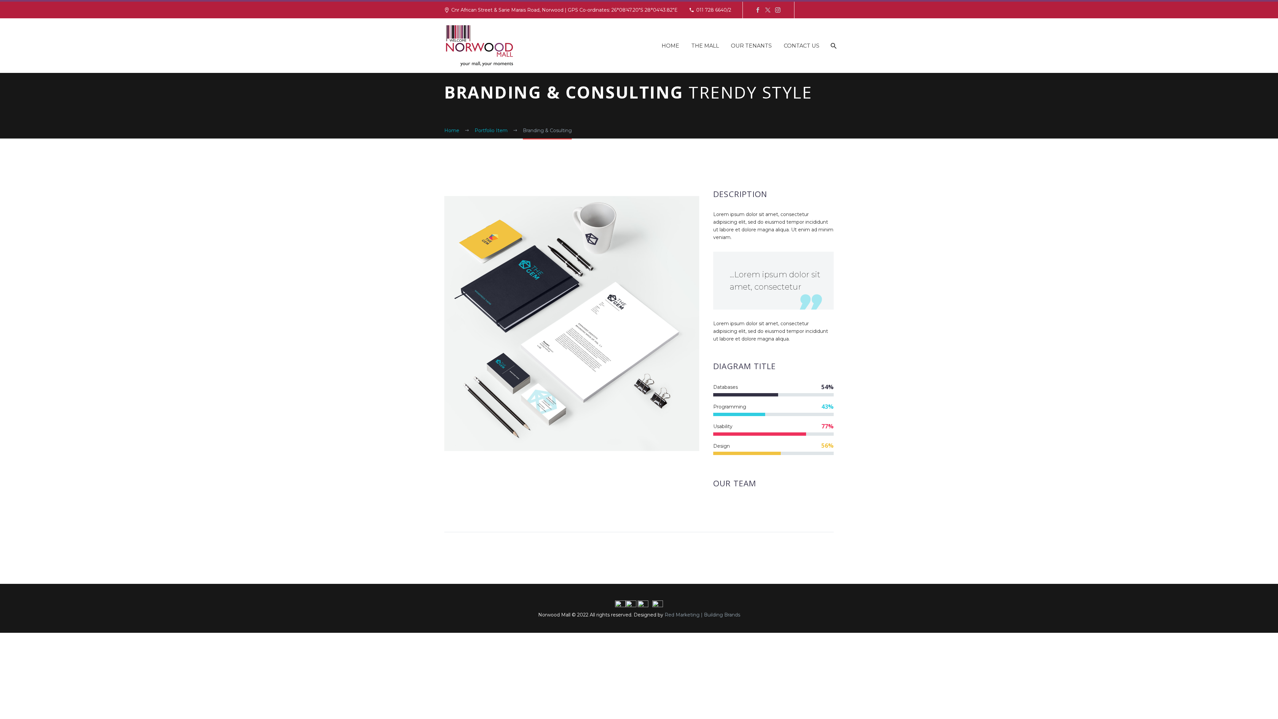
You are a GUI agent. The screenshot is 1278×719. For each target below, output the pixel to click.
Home (670, 46)
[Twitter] (768, 10)
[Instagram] (778, 10)
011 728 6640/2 (713, 10)
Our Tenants (751, 46)
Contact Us (801, 46)
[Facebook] (758, 10)
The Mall (705, 46)
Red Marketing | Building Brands (702, 615)
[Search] (832, 46)
